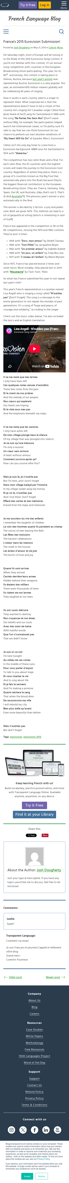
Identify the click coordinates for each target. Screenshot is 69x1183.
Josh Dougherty (22, 47)
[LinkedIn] (46, 1130)
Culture (52, 47)
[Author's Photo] (34, 856)
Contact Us (34, 1085)
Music (60, 47)
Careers (34, 1013)
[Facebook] (34, 1130)
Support (34, 1078)
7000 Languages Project (34, 1056)
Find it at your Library (34, 814)
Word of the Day (34, 1062)
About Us (34, 1000)
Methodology (34, 1043)
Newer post (53, 977)
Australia (16, 196)
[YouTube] (57, 1130)
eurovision (16, 737)
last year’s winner (42, 79)
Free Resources (34, 1049)
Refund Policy (34, 1091)
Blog (35, 1007)
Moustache (16, 271)
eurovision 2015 (32, 737)
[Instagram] (11, 1130)
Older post (15, 977)
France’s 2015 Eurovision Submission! (31, 41)
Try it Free (27, 5)
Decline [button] (41, 1176)
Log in (44, 5)
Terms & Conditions (34, 1105)
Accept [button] (27, 1176)
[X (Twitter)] (23, 1130)
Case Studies (34, 1029)
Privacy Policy (43, 1158)
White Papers (34, 1036)
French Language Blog (34, 18)
